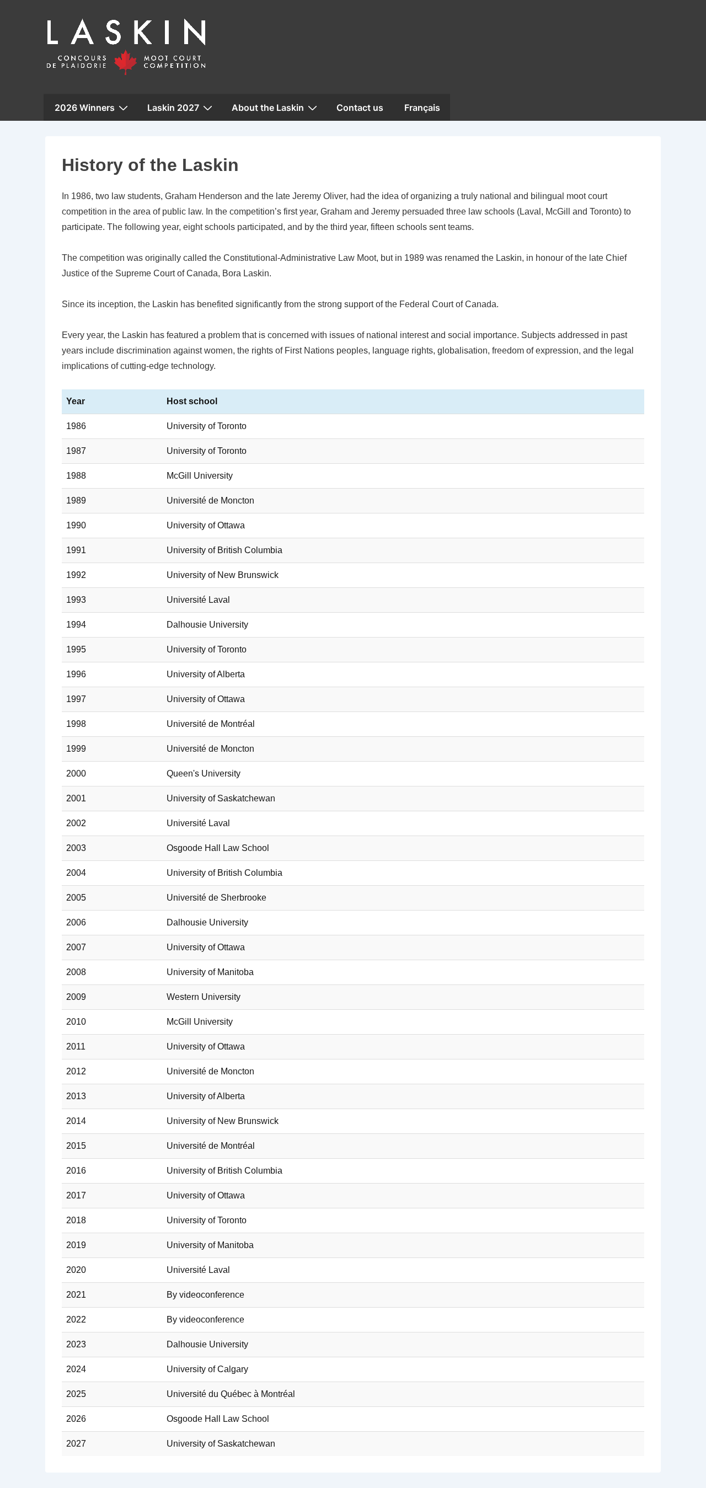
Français (422, 107)
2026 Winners (85, 107)
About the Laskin (268, 107)
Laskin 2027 (173, 107)
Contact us (359, 107)
